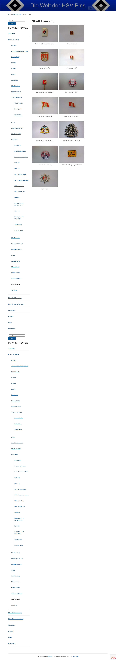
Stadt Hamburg (15, 284)
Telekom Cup (18, 224)
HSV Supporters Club (17, 243)
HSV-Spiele (14, 139)
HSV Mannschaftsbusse (15, 304)
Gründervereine (18, 103)
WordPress (49, 656)
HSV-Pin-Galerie (16, 14)
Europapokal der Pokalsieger (19, 217)
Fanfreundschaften (16, 249)
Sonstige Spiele (18, 230)
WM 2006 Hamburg (16, 278)
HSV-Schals (14, 80)
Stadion (13, 62)
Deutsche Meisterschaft (21, 157)
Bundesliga (17, 145)
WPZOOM (75, 656)
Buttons (13, 68)
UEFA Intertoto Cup (19, 191)
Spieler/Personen (16, 91)
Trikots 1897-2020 (16, 97)
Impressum (11, 328)
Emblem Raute (15, 57)
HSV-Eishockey (15, 261)
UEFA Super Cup (19, 186)
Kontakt (10, 316)
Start (9, 14)
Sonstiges (14, 290)
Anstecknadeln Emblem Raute (19, 51)
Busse (13, 122)
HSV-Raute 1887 (16, 134)
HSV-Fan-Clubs (15, 238)
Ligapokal (17, 211)
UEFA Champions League (21, 180)
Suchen (105, 8)
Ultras (13, 255)
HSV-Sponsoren (15, 86)
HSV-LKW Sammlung (15, 298)
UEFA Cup (17, 168)
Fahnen (13, 74)
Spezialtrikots (18, 114)
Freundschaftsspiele (20, 151)
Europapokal (17, 109)
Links (10, 322)
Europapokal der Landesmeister (19, 204)
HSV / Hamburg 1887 (17, 128)
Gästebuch (11, 310)
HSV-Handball (15, 267)
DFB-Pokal (17, 197)
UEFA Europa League (20, 174)
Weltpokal (17, 162)
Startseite (11, 33)
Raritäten (13, 45)
